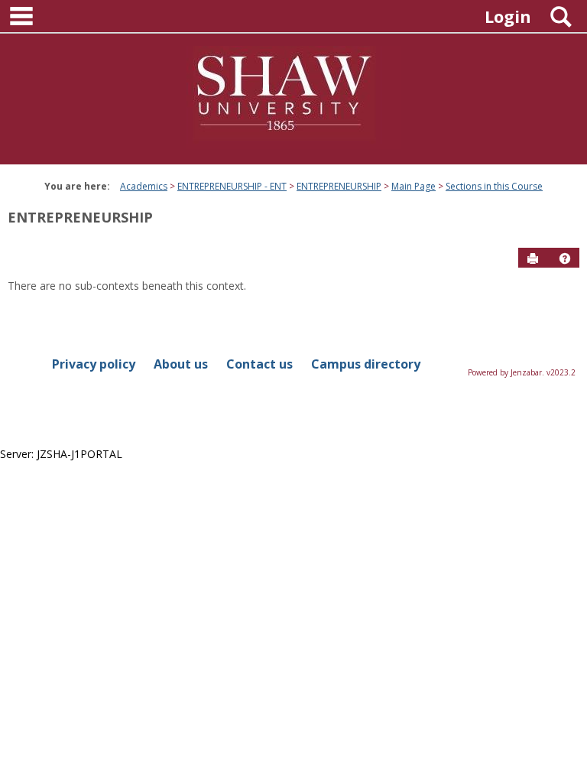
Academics (143, 186)
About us (181, 364)
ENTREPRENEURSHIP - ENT (232, 186)
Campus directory (365, 364)
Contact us (259, 364)
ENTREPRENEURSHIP (339, 186)
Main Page (413, 186)
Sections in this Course (494, 186)
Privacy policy (93, 364)
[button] (564, 258)
